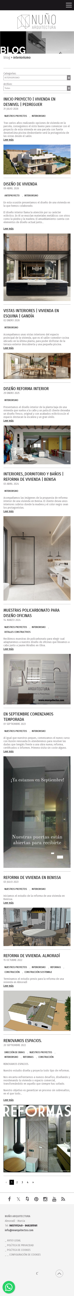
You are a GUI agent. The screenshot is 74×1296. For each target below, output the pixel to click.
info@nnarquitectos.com (19, 1230)
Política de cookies (18, 1250)
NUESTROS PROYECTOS (15, 116)
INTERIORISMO (39, 116)
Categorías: (9, 73)
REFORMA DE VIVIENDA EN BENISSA (32, 877)
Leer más (8, 139)
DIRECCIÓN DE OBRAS (14, 1052)
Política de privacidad (20, 1245)
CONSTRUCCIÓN (12, 972)
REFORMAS (55, 967)
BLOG (6, 57)
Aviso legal (14, 1240)
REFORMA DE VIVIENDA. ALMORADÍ (31, 955)
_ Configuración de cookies (24, 1254)
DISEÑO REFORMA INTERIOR (26, 388)
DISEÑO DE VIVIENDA (20, 184)
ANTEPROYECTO (12, 195)
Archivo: (7, 84)
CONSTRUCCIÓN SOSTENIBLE (38, 972)
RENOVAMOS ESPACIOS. (22, 1040)
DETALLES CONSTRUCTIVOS (17, 632)
